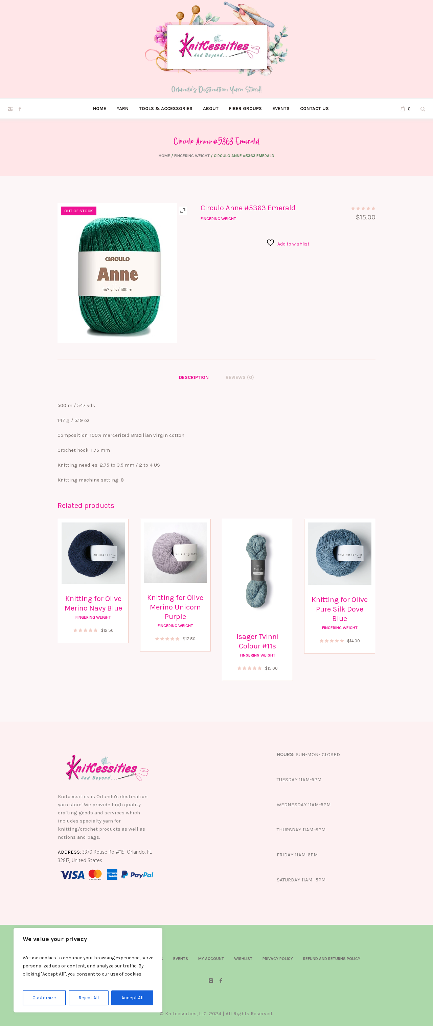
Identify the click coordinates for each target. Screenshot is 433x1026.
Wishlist (243, 958)
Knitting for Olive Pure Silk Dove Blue (340, 609)
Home (164, 155)
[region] (88, 970)
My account (211, 958)
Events (180, 958)
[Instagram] (10, 109)
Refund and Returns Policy (331, 958)
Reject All (88, 998)
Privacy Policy (278, 958)
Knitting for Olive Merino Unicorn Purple (175, 607)
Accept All (132, 998)
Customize (44, 998)
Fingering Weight (192, 155)
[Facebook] (20, 109)
